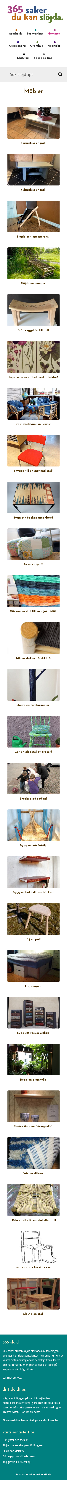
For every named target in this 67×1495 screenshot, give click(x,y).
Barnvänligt (34, 33)
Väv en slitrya (33, 1173)
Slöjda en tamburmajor (33, 705)
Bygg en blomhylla (33, 1079)
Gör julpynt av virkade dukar (19, 1456)
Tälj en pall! (33, 939)
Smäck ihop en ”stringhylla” (33, 1126)
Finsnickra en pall (33, 143)
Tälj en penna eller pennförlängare (22, 1445)
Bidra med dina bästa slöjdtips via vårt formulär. (31, 1420)
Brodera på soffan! (33, 798)
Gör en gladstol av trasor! (33, 751)
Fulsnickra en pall (33, 189)
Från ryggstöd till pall (33, 330)
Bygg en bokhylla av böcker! (33, 892)
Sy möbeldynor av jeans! (33, 424)
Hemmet (53, 33)
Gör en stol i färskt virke (33, 1267)
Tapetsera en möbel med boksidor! (33, 377)
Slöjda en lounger (33, 283)
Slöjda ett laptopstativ (33, 236)
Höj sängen (33, 986)
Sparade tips (43, 58)
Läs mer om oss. (12, 1377)
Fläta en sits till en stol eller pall (33, 1220)
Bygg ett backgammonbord (33, 517)
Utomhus (36, 45)
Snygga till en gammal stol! (33, 470)
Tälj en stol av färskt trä (33, 658)
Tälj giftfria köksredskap (17, 1461)
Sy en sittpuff (33, 564)
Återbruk (15, 33)
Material (23, 58)
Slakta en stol (33, 1314)
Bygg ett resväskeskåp (33, 1032)
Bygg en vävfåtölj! (33, 845)
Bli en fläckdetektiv (13, 1450)
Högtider (53, 45)
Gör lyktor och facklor (15, 1439)
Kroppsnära (17, 45)
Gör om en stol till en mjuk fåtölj (33, 611)
